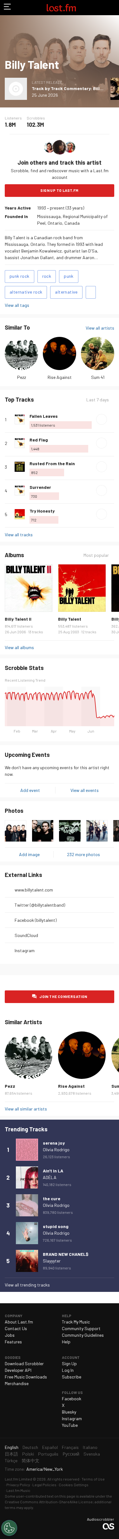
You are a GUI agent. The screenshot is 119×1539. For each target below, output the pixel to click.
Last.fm (61, 7)
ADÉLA (49, 1177)
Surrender (40, 487)
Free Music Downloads (26, 1376)
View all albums (19, 647)
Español (50, 1447)
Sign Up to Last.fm (59, 190)
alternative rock (26, 292)
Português (48, 1454)
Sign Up (69, 1363)
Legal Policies (44, 1484)
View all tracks (19, 534)
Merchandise (17, 1383)
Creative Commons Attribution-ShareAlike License (49, 1501)
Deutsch (30, 1447)
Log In (68, 1370)
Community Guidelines (83, 1335)
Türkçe (11, 1460)
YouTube (70, 1425)
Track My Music (76, 1321)
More (112, 419)
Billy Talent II (18, 619)
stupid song (56, 1226)
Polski (28, 1454)
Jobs (10, 1335)
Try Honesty (42, 511)
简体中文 (30, 1460)
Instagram (25, 950)
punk (69, 276)
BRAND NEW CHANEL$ (66, 1254)
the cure (51, 1198)
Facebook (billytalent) (35, 920)
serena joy (54, 1143)
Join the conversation (63, 996)
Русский (71, 1454)
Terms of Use (93, 1479)
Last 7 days (97, 400)
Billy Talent (69, 619)
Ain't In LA (53, 1170)
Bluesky (69, 1411)
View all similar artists (26, 1108)
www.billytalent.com (34, 889)
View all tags (17, 305)
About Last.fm (19, 1321)
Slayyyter (52, 1260)
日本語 (11, 1454)
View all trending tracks (27, 1284)
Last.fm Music (18, 1490)
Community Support (81, 1328)
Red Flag (39, 439)
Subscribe (71, 1376)
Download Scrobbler (24, 1363)
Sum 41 (97, 377)
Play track (101, 419)
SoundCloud (26, 935)
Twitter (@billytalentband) (40, 905)
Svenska (91, 1454)
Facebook (71, 1398)
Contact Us (16, 1328)
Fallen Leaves (44, 416)
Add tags (91, 292)
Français (70, 1447)
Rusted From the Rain (52, 463)
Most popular (96, 555)
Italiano (90, 1447)
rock (46, 276)
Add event (30, 790)
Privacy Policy (18, 1484)
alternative (66, 292)
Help (66, 1341)
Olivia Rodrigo (56, 1149)
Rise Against (60, 377)
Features (13, 1341)
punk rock (20, 276)
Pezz (21, 377)
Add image (29, 854)
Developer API (18, 1370)
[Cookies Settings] (9, 1528)
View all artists (100, 328)
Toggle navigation (7, 7)
